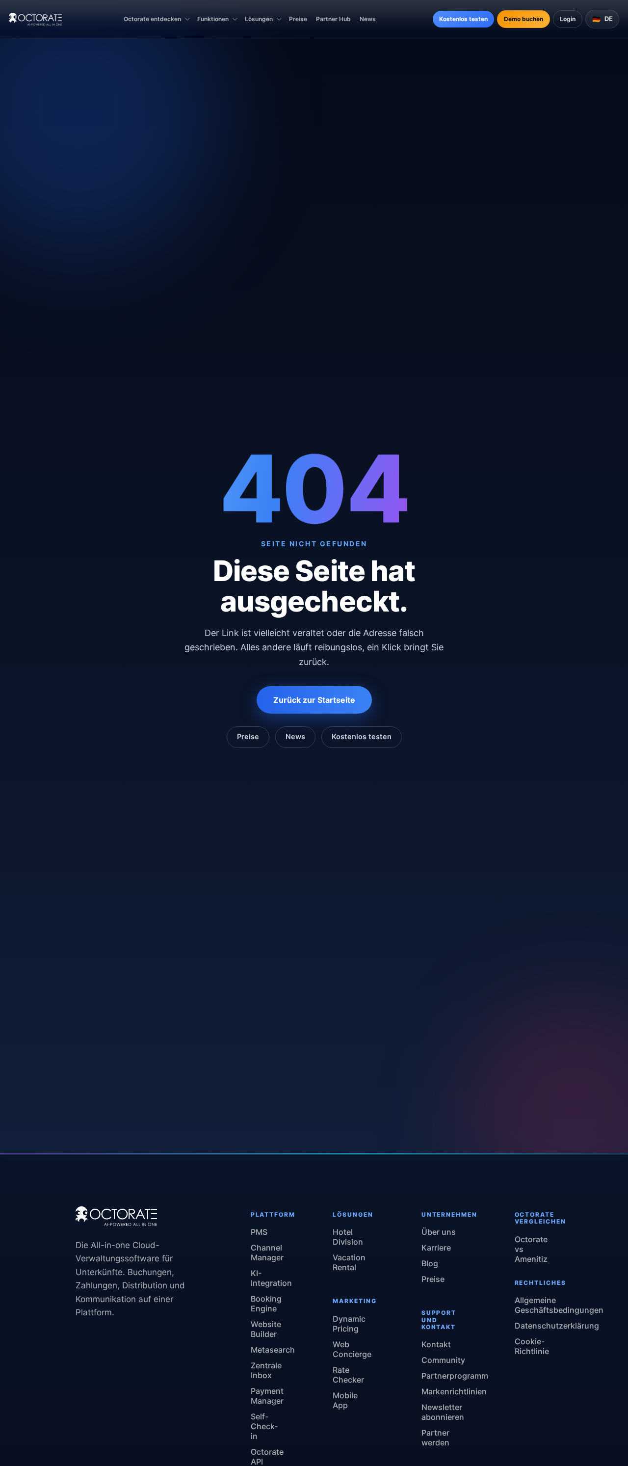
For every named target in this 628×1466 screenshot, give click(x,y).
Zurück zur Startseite (314, 700)
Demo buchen (523, 19)
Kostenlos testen (463, 19)
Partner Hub (333, 19)
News (368, 19)
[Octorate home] (35, 19)
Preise (298, 19)
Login (568, 19)
